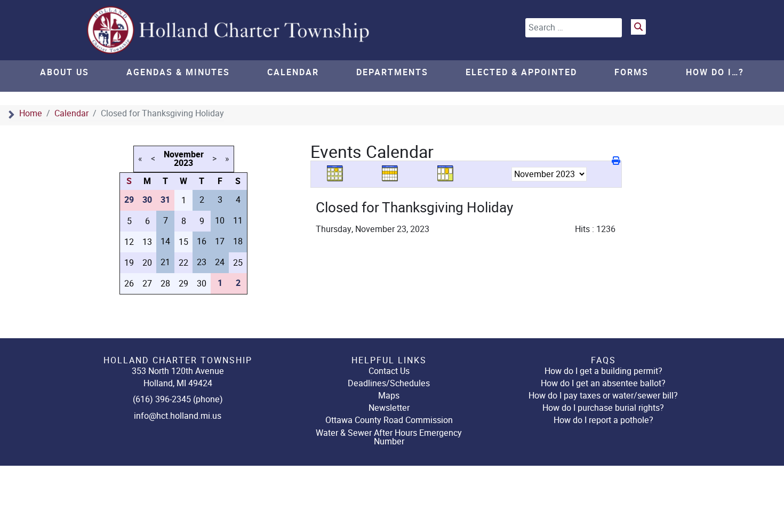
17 (220, 241)
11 (238, 220)
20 (147, 263)
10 (220, 220)
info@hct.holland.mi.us (177, 416)
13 (147, 242)
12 (129, 242)
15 (183, 242)
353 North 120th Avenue (178, 371)
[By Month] (338, 174)
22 (183, 263)
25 (238, 263)
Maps (388, 395)
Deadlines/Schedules (389, 383)
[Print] (617, 161)
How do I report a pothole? (603, 420)
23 (201, 262)
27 (147, 283)
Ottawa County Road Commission (389, 420)
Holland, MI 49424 (177, 383)
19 (129, 263)
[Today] (449, 174)
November (184, 154)
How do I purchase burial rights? (603, 408)
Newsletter (389, 408)
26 (129, 283)
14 (165, 241)
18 (238, 241)
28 (165, 283)
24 (220, 262)
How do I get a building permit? (603, 371)
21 (165, 262)
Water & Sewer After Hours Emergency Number (389, 437)
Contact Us (389, 371)
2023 (183, 163)
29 (183, 283)
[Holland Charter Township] (229, 30)
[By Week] (393, 174)
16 (201, 241)
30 (201, 283)
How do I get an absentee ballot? (603, 383)
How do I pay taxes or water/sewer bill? (603, 395)
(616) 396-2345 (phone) (178, 399)
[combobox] (573, 27)
